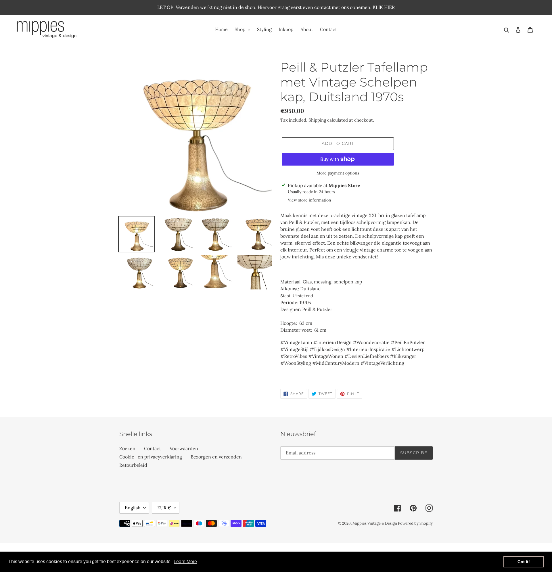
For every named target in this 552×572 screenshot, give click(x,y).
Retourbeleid (133, 465)
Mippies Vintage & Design (375, 523)
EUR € (164, 507)
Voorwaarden (184, 448)
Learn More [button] (185, 561)
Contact (152, 448)
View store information (309, 200)
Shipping (317, 120)
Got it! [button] (524, 561)
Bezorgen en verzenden (216, 457)
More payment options (338, 173)
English (133, 507)
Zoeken (127, 448)
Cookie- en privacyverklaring (150, 457)
